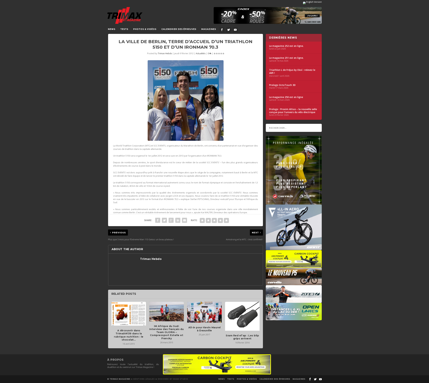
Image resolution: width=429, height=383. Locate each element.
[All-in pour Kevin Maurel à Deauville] (204, 312)
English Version (314, 1)
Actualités (201, 53)
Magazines (208, 29)
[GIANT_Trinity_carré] (294, 248)
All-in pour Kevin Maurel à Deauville (204, 329)
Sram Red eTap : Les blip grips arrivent (242, 337)
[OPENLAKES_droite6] (294, 318)
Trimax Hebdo (165, 53)
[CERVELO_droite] (294, 283)
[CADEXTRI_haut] (268, 15)
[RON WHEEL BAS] (217, 373)
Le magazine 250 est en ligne (286, 97)
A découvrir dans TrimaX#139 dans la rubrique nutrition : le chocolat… (128, 335)
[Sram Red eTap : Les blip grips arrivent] (242, 316)
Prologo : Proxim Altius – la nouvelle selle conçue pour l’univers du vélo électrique (293, 111)
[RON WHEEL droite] (294, 265)
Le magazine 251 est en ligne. (286, 57)
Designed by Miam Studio (173, 379)
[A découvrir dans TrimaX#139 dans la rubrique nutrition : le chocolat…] (128, 314)
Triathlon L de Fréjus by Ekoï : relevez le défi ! (292, 71)
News (111, 29)
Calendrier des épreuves (178, 29)
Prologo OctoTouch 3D (282, 85)
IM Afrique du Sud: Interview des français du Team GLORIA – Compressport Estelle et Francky (166, 332)
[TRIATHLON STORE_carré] (294, 202)
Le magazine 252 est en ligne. (286, 45)
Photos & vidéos (144, 29)
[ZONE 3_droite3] (294, 301)
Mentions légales (144, 379)
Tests (124, 29)
